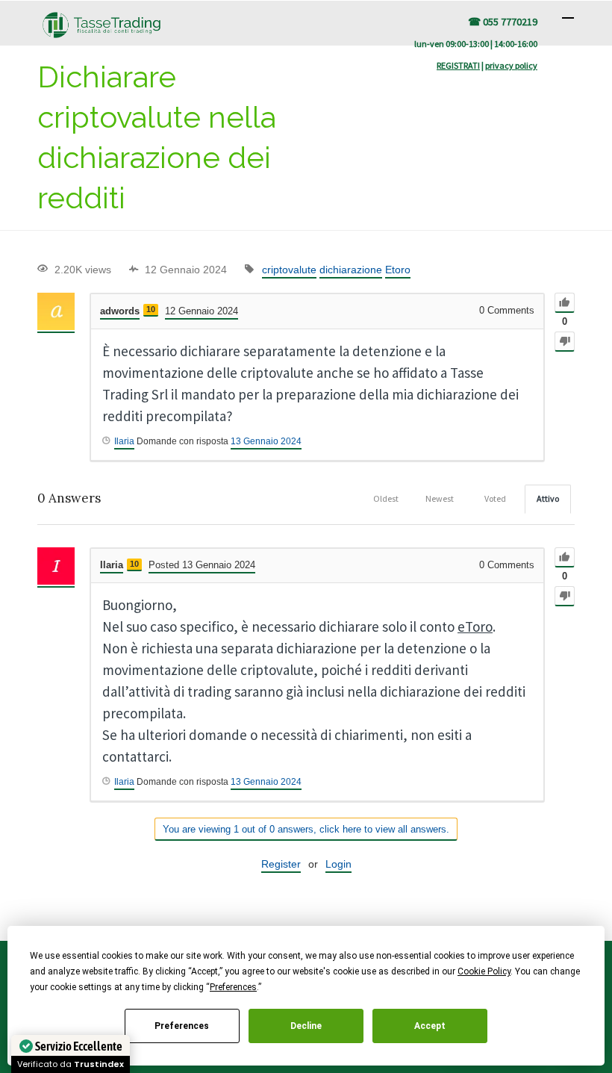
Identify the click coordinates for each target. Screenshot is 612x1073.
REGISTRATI (458, 65)
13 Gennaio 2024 (266, 441)
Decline (306, 1026)
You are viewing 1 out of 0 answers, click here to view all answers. (306, 829)
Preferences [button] (233, 987)
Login (338, 864)
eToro (475, 626)
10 (150, 309)
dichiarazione (350, 270)
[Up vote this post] (565, 303)
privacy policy (511, 65)
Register (281, 864)
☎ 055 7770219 (502, 21)
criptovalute (289, 270)
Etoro (397, 270)
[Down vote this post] (565, 342)
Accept (430, 1026)
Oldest (386, 498)
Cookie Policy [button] (484, 971)
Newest (439, 498)
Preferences (181, 1026)
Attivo (548, 498)
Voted (495, 498)
